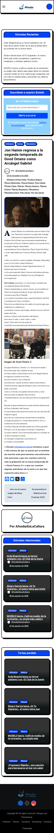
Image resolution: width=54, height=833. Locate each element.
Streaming (31, 144)
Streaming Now (12, 192)
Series (20, 144)
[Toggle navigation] (4, 6)
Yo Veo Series (38, 192)
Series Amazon (32, 186)
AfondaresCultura (23, 447)
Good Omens (28, 183)
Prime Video (10, 186)
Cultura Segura (35, 179)
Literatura (25, 821)
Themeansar (26, 817)
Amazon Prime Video (17, 179)
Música (23, 550)
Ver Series (25, 192)
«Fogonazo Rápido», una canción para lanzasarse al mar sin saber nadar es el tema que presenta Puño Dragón (26, 769)
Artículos (10, 144)
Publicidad (27, 828)
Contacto (47, 821)
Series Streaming (20, 189)
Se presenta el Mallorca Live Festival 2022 (38, 493)
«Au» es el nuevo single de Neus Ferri (17, 493)
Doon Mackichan (12, 183)
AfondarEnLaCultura (24, 171)
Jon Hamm (40, 183)
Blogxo (40, 813)
